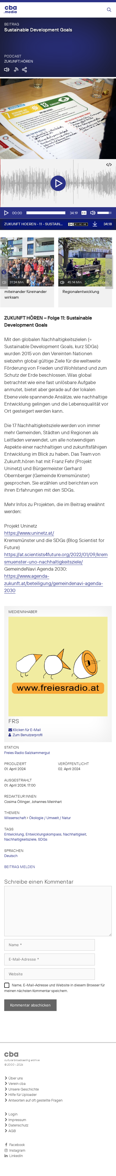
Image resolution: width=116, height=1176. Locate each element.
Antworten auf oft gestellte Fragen (35, 1100)
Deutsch (10, 856)
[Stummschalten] (93, 213)
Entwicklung (14, 834)
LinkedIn (15, 1156)
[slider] (45, 212)
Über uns (15, 1078)
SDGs (42, 839)
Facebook (16, 1145)
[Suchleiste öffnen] (109, 10)
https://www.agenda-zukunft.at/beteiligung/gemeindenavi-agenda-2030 (53, 583)
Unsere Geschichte (23, 1089)
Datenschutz (18, 1125)
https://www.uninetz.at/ (29, 533)
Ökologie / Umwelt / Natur (50, 818)
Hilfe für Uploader (22, 1095)
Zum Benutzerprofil (27, 735)
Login (12, 1114)
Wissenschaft (15, 818)
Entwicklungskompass (43, 834)
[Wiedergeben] (6, 213)
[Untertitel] (84, 213)
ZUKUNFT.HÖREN (18, 61)
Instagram (16, 1151)
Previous (3, 272)
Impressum (17, 1120)
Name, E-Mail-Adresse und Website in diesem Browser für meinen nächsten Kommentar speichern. (54, 988)
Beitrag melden (19, 867)
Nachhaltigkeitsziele (20, 839)
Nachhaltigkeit (74, 834)
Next (109, 272)
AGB (12, 1131)
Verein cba (17, 1084)
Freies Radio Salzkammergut (27, 753)
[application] (58, 213)
